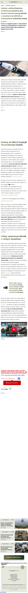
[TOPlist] (3, 592)
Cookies (14, 578)
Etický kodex (14, 579)
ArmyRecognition (16, 176)
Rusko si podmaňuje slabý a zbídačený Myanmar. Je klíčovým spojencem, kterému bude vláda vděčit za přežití (7, 526)
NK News (7, 273)
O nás (14, 580)
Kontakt (14, 574)
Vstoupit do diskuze (12, 383)
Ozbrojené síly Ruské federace (16, 563)
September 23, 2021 (7, 201)
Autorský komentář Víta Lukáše (15, 375)
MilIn (2, 107)
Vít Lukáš (3, 21)
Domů (2, 5)
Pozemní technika (10, 5)
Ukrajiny (3, 304)
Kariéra (14, 577)
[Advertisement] (14, 46)
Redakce (14, 575)
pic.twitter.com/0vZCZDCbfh (9, 195)
